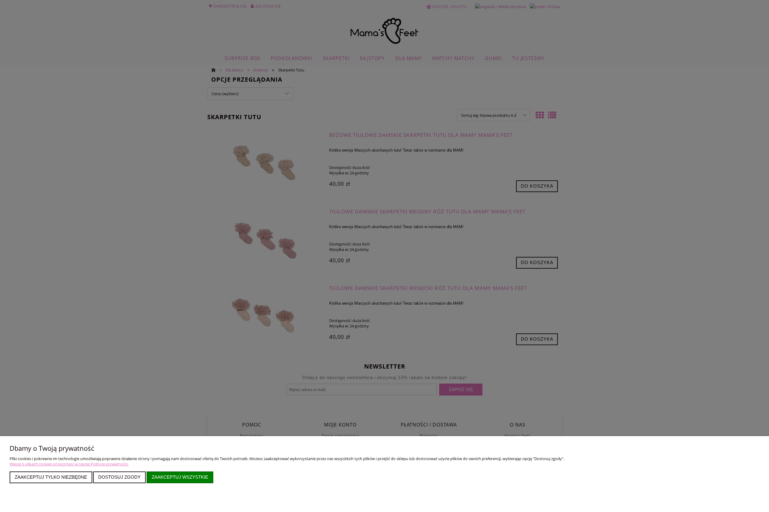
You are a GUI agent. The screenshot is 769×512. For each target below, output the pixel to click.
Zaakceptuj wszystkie (180, 477)
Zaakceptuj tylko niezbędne (51, 477)
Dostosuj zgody (119, 477)
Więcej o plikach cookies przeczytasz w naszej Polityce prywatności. (69, 464)
